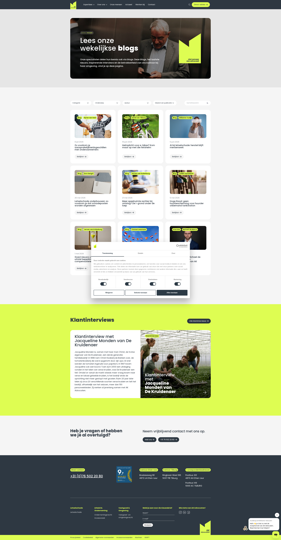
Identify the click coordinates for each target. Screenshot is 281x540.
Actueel (128, 4)
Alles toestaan (172, 293)
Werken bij (140, 4)
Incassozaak (99, 518)
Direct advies (199, 4)
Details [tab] (140, 253)
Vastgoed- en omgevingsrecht (126, 516)
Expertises (87, 4)
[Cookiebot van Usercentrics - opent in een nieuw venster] (177, 246)
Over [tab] (173, 253)
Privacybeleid (75, 537)
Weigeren (109, 293)
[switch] (128, 284)
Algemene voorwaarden (104, 537)
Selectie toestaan (140, 293)
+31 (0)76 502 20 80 (86, 476)
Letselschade (76, 512)
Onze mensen (116, 4)
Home (83, 33)
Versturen (148, 525)
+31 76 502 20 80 (167, 439)
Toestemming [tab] (107, 253)
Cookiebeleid (88, 537)
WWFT (147, 537)
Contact (151, 4)
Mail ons (148, 439)
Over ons (101, 4)
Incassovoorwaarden (124, 537)
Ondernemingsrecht (103, 515)
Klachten (138, 537)
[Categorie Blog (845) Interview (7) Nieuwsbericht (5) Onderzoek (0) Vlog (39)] (80, 103)
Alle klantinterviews (197, 321)
